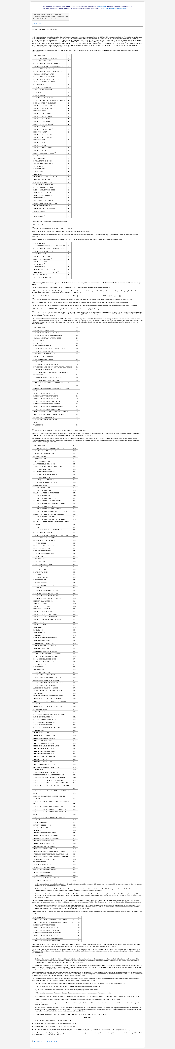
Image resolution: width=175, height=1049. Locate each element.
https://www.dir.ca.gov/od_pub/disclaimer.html (114, 8)
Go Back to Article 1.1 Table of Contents (45, 1041)
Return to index (36, 23)
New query (35, 25)
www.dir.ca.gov (102, 6)
